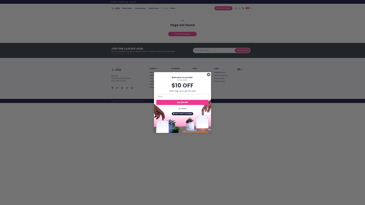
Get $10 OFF (182, 102)
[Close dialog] (208, 74)
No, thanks (182, 109)
